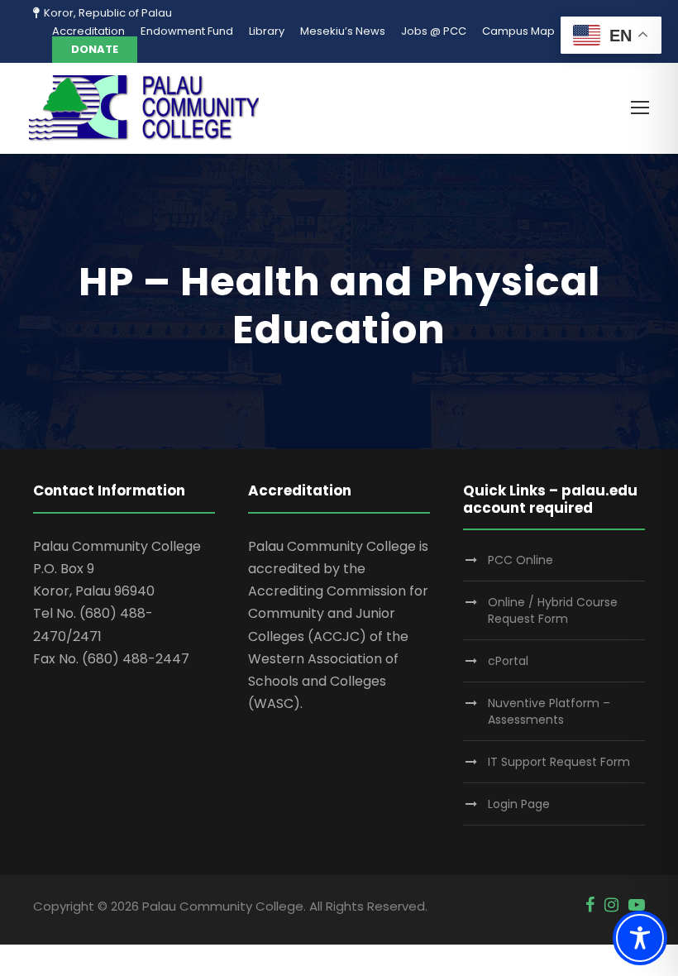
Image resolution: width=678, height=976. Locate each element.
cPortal (508, 661)
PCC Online (520, 560)
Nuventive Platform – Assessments (549, 711)
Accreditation (88, 31)
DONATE (94, 49)
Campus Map (518, 31)
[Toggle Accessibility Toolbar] (640, 938)
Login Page (519, 804)
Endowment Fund (187, 31)
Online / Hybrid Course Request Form (553, 610)
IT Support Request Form (559, 762)
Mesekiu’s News (342, 31)
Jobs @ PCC (433, 31)
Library (266, 31)
